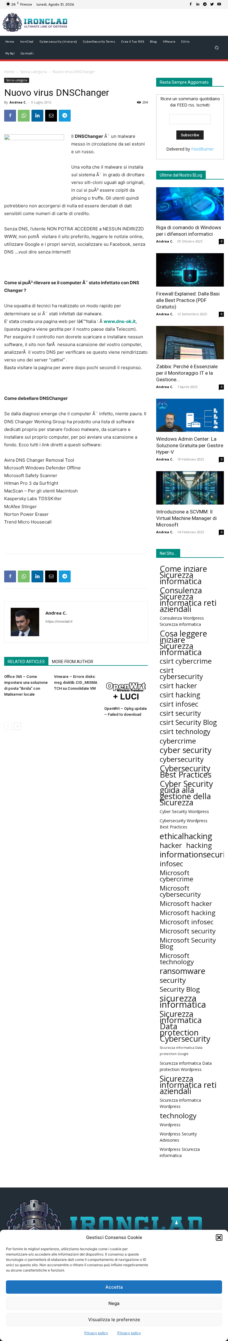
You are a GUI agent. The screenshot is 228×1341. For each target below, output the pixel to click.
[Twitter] (212, 4)
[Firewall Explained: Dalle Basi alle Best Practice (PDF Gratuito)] (190, 270)
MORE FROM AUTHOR (72, 661)
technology (178, 1115)
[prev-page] (8, 726)
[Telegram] (204, 4)
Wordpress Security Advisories (178, 1137)
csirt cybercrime (186, 661)
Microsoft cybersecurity (180, 891)
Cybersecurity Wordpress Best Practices (184, 824)
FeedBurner (202, 149)
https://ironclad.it (58, 621)
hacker (171, 845)
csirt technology (185, 731)
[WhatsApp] (24, 116)
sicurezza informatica (183, 1001)
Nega (114, 1303)
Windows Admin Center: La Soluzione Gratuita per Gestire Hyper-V (189, 445)
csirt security (180, 713)
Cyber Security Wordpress (184, 811)
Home (9, 71)
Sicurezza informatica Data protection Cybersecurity (185, 1026)
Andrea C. (18, 102)
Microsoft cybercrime (176, 876)
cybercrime (178, 741)
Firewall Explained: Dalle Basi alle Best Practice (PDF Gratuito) (188, 300)
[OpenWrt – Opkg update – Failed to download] (126, 689)
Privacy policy (96, 1333)
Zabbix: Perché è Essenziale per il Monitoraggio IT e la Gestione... (187, 372)
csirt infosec (179, 704)
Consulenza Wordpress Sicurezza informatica (182, 621)
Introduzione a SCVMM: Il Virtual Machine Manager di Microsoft (186, 518)
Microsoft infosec (186, 922)
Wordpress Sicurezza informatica (180, 1152)
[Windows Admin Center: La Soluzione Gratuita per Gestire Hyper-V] (190, 415)
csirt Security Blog (188, 722)
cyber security (186, 750)
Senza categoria (33, 71)
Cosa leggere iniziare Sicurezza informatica (183, 642)
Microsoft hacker (186, 903)
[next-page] (17, 726)
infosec (171, 863)
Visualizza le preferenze (114, 1319)
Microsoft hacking (188, 912)
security (173, 980)
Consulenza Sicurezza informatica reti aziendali (188, 599)
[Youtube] (219, 4)
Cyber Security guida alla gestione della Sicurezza (186, 793)
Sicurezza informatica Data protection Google (181, 1051)
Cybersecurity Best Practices (185, 771)
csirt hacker (178, 686)
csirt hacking (180, 695)
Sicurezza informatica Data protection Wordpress (186, 1066)
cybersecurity (182, 759)
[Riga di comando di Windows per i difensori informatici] (190, 204)
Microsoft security (188, 931)
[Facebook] (190, 4)
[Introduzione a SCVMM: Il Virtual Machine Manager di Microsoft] (190, 488)
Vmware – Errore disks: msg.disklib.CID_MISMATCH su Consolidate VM (75, 682)
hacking (199, 845)
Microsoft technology (177, 958)
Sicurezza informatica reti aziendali (188, 1084)
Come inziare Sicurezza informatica (183, 575)
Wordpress (170, 1124)
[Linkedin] (197, 4)
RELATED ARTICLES (26, 661)
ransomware (182, 971)
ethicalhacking (186, 836)
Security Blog (180, 989)
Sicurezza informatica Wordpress (180, 1103)
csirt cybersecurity (181, 673)
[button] (219, 1237)
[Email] (51, 116)
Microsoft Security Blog (188, 943)
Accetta (114, 1287)
